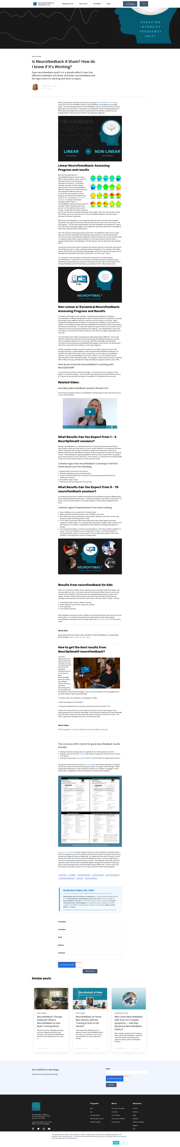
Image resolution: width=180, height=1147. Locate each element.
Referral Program (95, 1122)
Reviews (135, 1112)
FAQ (134, 1129)
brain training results (98, 875)
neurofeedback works (105, 102)
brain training (62, 875)
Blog (134, 1115)
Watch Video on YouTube (79, 637)
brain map (80, 878)
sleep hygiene (81, 758)
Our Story (114, 1112)
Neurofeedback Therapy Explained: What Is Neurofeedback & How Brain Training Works (49, 1021)
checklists (81, 754)
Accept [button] (116, 1142)
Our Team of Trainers (118, 1108)
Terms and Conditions (118, 1118)
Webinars (135, 1118)
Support (135, 1125)
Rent (91, 1108)
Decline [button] (124, 1142)
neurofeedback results (84, 875)
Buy (91, 1112)
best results (88, 764)
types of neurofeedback (112, 875)
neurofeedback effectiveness (66, 878)
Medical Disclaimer (138, 1122)
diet (90, 758)
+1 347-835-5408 (130, 4)
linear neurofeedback (91, 878)
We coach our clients (65, 852)
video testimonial (104, 619)
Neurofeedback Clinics (97, 1118)
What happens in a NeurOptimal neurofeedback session (83, 729)
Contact (135, 1108)
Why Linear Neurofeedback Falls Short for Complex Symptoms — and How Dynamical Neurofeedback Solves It (129, 1023)
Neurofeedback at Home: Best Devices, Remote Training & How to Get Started (89, 1021)
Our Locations (115, 1115)
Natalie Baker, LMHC (49, 86)
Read (70, 617)
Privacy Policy (115, 1122)
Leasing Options (95, 1115)
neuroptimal (72, 875)
